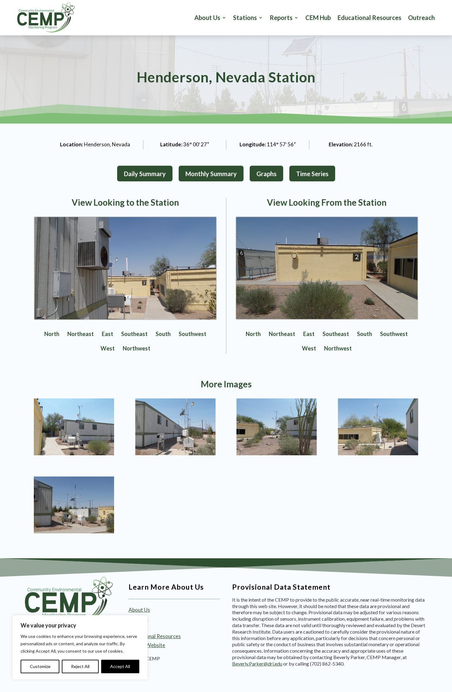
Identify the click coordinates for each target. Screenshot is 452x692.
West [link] (108, 348)
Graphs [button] (266, 173)
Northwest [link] (136, 348)
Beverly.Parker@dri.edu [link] (257, 663)
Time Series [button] (312, 173)
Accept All (120, 666)
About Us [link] (207, 17)
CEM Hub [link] (318, 17)
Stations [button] (245, 17)
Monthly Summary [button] (211, 173)
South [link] (163, 333)
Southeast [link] (134, 333)
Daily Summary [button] (145, 173)
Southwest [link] (192, 333)
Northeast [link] (80, 333)
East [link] (107, 333)
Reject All (80, 666)
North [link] (51, 333)
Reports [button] (281, 17)
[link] (46, 17)
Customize (40, 666)
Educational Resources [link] (369, 17)
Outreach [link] (421, 17)
